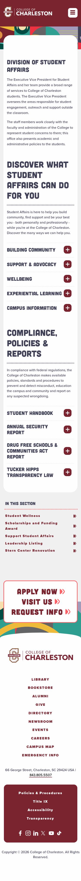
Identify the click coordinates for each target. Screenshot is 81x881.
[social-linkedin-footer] (35, 834)
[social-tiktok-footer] (59, 834)
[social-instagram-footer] (28, 834)
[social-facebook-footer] (20, 834)
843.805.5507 (41, 774)
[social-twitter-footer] (43, 834)
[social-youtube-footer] (51, 834)
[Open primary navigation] (73, 13)
